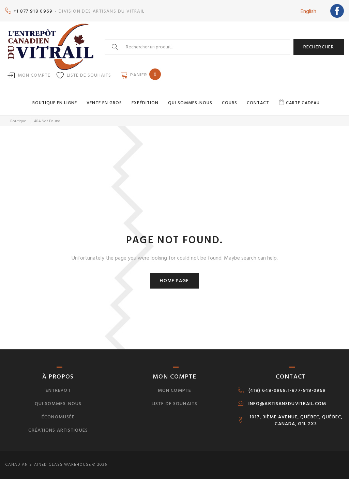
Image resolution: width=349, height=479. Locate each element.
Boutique (18, 121)
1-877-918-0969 (307, 390)
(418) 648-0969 (267, 390)
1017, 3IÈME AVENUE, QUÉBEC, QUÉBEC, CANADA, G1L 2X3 (296, 420)
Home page (174, 280)
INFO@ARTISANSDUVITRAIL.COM (287, 403)
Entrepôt (58, 390)
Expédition (145, 102)
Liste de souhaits (89, 75)
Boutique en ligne (54, 102)
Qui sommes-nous (190, 102)
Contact (258, 102)
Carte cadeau (303, 102)
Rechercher (318, 47)
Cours (229, 102)
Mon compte (34, 75)
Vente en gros (104, 102)
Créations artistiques (58, 430)
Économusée (58, 417)
